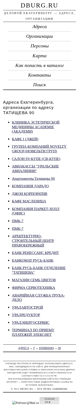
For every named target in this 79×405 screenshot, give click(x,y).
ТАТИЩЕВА (46, 348)
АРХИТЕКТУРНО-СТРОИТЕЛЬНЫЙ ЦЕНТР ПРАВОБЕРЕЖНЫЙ (33, 240)
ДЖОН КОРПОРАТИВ (29, 194)
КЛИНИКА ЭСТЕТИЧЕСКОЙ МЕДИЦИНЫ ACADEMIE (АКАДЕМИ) (35, 126)
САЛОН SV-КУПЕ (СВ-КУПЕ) (36, 159)
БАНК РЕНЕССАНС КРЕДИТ (35, 253)
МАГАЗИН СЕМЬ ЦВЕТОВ (34, 280)
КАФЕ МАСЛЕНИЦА (29, 201)
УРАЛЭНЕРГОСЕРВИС (30, 322)
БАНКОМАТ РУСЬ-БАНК (32, 260)
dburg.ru (39, 5)
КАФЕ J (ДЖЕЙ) (25, 139)
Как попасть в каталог (39, 65)
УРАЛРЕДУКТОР (26, 315)
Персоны (40, 46)
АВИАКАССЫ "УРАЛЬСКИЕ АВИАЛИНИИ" (35, 168)
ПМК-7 (17, 221)
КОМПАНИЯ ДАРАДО (30, 186)
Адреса (39, 26)
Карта (39, 55)
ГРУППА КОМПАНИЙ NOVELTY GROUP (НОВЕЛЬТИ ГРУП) (39, 148)
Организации (39, 36)
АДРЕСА (23, 348)
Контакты (39, 75)
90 (59, 348)
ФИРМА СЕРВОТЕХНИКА (33, 288)
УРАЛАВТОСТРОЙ (27, 307)
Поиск (39, 84)
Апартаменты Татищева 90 (33, 178)
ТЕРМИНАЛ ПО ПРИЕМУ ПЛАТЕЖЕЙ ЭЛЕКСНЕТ (33, 332)
